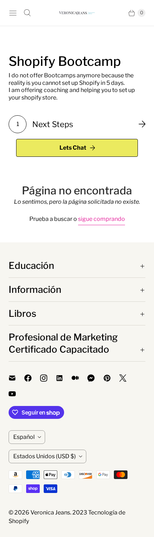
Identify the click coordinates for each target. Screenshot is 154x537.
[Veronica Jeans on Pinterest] (111, 378)
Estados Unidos (44, 456)
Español (24, 437)
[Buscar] (27, 12)
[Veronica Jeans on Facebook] (32, 378)
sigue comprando (101, 219)
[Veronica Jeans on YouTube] (16, 394)
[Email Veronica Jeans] (16, 378)
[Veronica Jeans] (77, 12)
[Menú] (13, 12)
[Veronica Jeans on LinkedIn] (64, 378)
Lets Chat (72, 147)
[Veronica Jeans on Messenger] (95, 378)
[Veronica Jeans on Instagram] (48, 378)
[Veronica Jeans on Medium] (79, 378)
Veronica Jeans (50, 512)
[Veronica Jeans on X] (127, 378)
